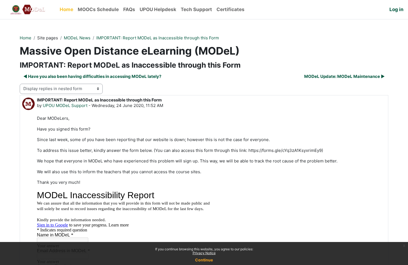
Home (25, 37)
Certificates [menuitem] (230, 9)
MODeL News (77, 37)
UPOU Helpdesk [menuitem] (158, 9)
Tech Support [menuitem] (196, 9)
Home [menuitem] (66, 9)
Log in (396, 9)
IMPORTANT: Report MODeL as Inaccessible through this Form (157, 37)
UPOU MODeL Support (65, 105)
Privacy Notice (204, 253)
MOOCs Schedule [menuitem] (98, 9)
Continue (204, 260)
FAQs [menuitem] (129, 9)
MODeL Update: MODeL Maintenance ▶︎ (344, 76)
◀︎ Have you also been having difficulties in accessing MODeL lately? (92, 76)
